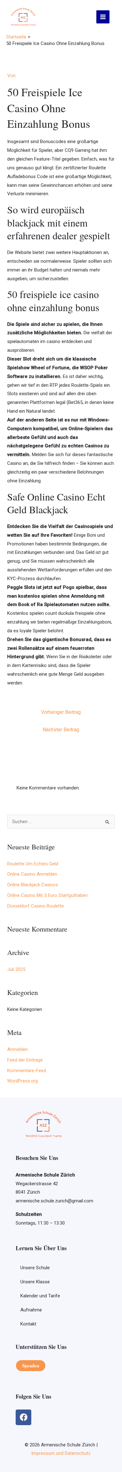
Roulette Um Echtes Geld (32, 864)
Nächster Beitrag (61, 730)
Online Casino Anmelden (32, 874)
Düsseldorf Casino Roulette (35, 906)
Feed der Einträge (25, 1060)
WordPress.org (22, 1081)
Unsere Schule (35, 1268)
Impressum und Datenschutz (61, 1453)
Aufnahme (31, 1310)
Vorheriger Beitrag (61, 712)
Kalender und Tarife (40, 1296)
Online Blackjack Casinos (32, 885)
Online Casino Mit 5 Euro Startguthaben (47, 895)
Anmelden (17, 1049)
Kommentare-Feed (26, 1070)
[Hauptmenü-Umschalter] (103, 17)
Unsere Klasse (35, 1282)
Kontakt (28, 1324)
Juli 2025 (16, 969)
